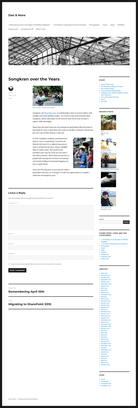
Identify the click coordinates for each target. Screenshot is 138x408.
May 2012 (104, 354)
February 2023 (105, 311)
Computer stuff (27, 29)
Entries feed (105, 381)
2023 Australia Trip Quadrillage (111, 91)
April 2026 (104, 273)
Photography (94, 25)
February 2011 (105, 365)
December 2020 (106, 324)
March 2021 (105, 322)
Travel (105, 25)
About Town (41, 29)
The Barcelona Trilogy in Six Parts (112, 86)
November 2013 (106, 345)
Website (11, 253)
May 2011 (104, 358)
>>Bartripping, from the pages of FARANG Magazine (29, 25)
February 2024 (105, 301)
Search (101, 219)
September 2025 (106, 284)
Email (11, 244)
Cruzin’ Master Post (107, 84)
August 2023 (105, 307)
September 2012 (106, 350)
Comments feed (106, 383)
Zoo (102, 131)
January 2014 (105, 341)
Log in (103, 379)
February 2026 (105, 275)
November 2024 (106, 294)
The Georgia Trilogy (107, 88)
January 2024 (105, 303)
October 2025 (105, 282)
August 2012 (105, 352)
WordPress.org (106, 386)
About (103, 99)
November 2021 (106, 320)
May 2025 (104, 290)
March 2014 (105, 339)
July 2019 (104, 337)
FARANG (120, 25)
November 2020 (106, 326)
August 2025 (105, 286)
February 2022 (105, 316)
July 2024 (104, 297)
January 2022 (105, 318)
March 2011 (104, 362)
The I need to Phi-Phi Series (110, 97)
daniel (10, 92)
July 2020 (104, 331)
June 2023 (104, 309)
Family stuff (13, 29)
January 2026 (105, 277)
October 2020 (105, 328)
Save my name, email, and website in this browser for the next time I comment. (36, 264)
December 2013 (106, 343)
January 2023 (105, 314)
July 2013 (104, 348)
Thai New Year (50, 113)
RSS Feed (104, 101)
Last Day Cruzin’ (106, 207)
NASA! (103, 188)
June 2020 (104, 333)
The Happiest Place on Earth (110, 169)
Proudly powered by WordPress (28, 399)
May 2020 (104, 335)
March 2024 (105, 299)
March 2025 (105, 292)
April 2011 (104, 360)
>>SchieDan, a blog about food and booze (69, 25)
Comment (13, 203)
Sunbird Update (106, 150)
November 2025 (106, 280)
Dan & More (17, 15)
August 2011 (105, 356)
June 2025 (104, 288)
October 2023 (105, 305)
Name (11, 234)
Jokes (112, 25)
